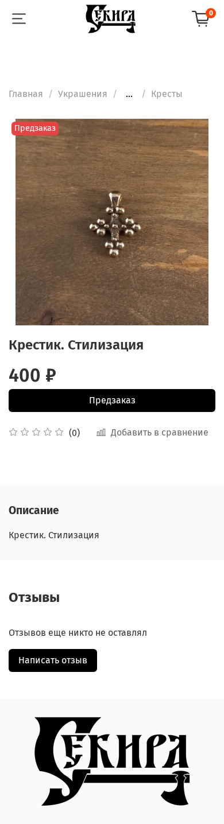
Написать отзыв (52, 660)
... (129, 94)
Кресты (167, 93)
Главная (26, 93)
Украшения (82, 93)
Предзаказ (112, 400)
